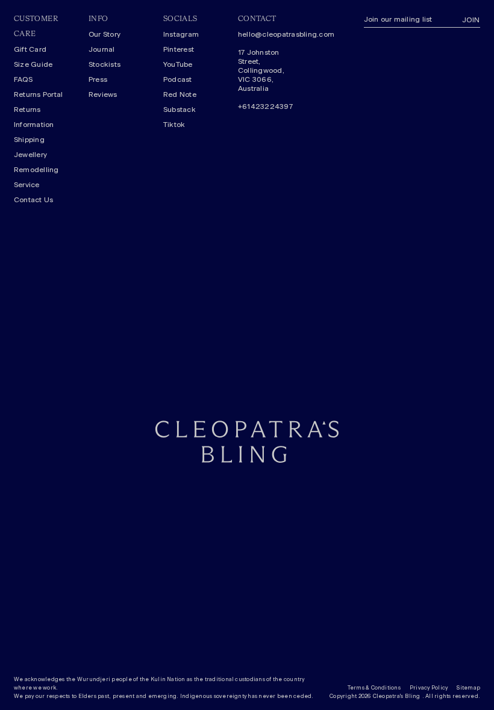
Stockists (104, 64)
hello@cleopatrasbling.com (266, 34)
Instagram (181, 34)
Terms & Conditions (374, 688)
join (471, 19)
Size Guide (33, 64)
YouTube (178, 64)
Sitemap (468, 688)
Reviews (103, 94)
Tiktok (174, 124)
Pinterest (178, 49)
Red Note (179, 94)
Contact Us (33, 199)
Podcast (177, 79)
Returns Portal (38, 94)
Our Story (104, 34)
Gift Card (30, 49)
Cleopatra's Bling (397, 696)
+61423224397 (265, 106)
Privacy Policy (429, 688)
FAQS (23, 79)
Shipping (29, 139)
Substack (179, 109)
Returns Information (34, 117)
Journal (102, 49)
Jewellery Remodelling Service (36, 169)
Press (98, 79)
